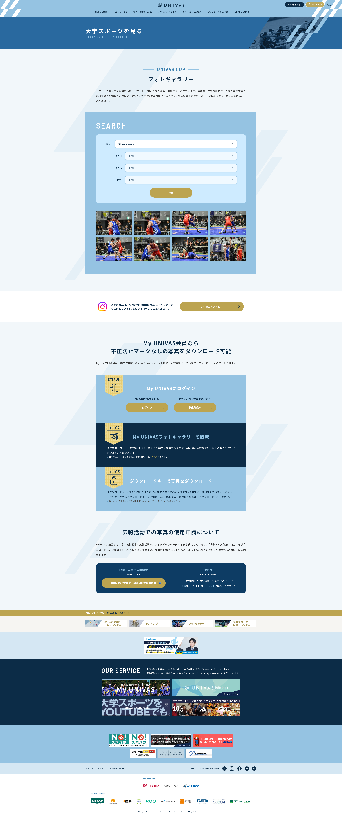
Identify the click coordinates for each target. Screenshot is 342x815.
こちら (155, 457)
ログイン (147, 407)
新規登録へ (195, 407)
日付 (118, 179)
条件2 (119, 167)
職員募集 (101, 768)
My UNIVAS (317, 4)
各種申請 (89, 768)
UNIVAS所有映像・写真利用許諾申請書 (133, 583)
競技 (108, 143)
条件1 (119, 155)
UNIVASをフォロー (212, 306)
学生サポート (294, 4)
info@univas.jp (224, 586)
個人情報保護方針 (117, 768)
